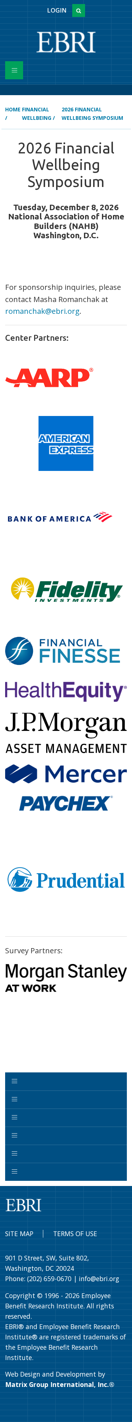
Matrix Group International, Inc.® (59, 1384)
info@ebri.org (99, 1278)
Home (13, 109)
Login (56, 10)
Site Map (19, 1233)
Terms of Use (75, 1233)
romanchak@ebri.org (42, 311)
